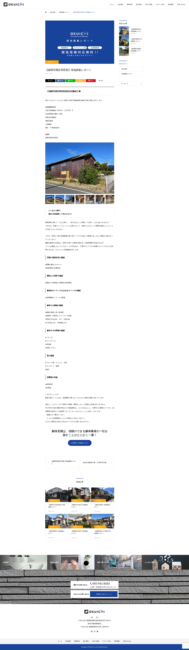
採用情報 (170, 4)
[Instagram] (92, 631)
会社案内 (120, 4)
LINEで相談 (148, 4)
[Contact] (94, 631)
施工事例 (139, 4)
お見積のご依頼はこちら (79, 443)
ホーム (112, 4)
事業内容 (129, 4)
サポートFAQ (160, 4)
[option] (79, 168)
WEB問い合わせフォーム (103, 594)
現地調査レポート (52, 62)
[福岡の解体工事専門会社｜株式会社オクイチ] (14, 4)
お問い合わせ (181, 4)
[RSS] (97, 631)
